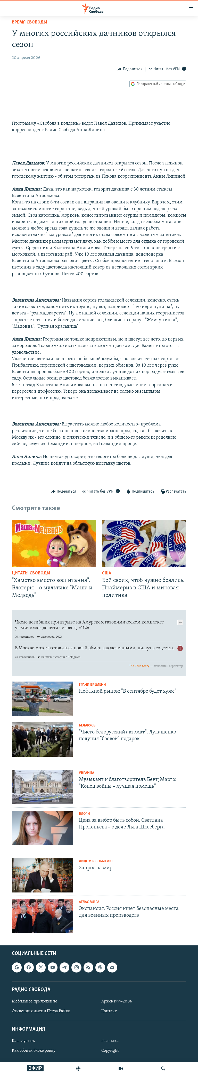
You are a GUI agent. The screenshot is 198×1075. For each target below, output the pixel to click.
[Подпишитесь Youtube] (52, 967)
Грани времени (92, 685)
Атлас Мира (89, 902)
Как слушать (23, 1041)
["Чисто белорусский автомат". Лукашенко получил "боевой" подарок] (42, 739)
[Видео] (120, 1068)
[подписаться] (112, 967)
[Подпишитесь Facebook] (29, 967)
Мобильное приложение (34, 1001)
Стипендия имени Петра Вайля (41, 1011)
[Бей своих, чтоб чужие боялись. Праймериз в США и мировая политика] (144, 543)
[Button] (130, 69)
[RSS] (88, 967)
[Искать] (163, 1068)
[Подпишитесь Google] (17, 967)
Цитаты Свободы (31, 573)
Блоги (84, 814)
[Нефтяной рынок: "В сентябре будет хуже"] (42, 699)
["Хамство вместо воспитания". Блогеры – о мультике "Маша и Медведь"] (54, 543)
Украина (86, 773)
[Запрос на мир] (42, 875)
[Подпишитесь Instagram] (76, 967)
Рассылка (110, 1041)
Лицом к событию (95, 861)
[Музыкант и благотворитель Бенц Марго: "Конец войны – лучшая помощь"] (42, 787)
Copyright (110, 1051)
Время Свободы (29, 22)
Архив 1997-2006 (116, 1001)
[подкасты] (78, 1068)
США (106, 573)
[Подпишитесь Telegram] (64, 967)
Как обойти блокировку (33, 1051)
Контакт (109, 1011)
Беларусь (87, 726)
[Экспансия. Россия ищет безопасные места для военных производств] (42, 916)
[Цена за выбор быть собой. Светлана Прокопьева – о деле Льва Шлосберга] (42, 828)
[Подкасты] (100, 967)
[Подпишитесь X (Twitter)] (41, 967)
